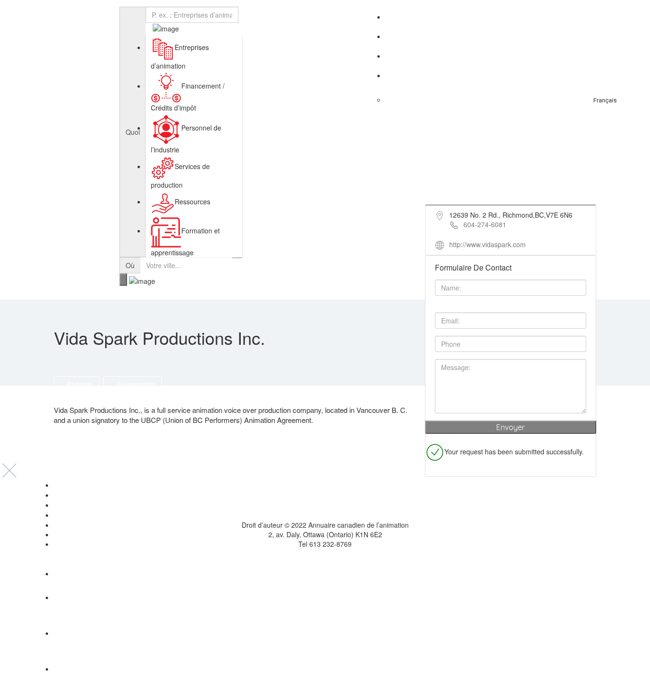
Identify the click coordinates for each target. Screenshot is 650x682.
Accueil (325, 485)
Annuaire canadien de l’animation (62, 18)
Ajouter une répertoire (572, 18)
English (609, 75)
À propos (509, 16)
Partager (79, 384)
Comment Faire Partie (488, 36)
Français (605, 100)
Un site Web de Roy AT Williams (325, 553)
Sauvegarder (135, 384)
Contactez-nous (595, 55)
